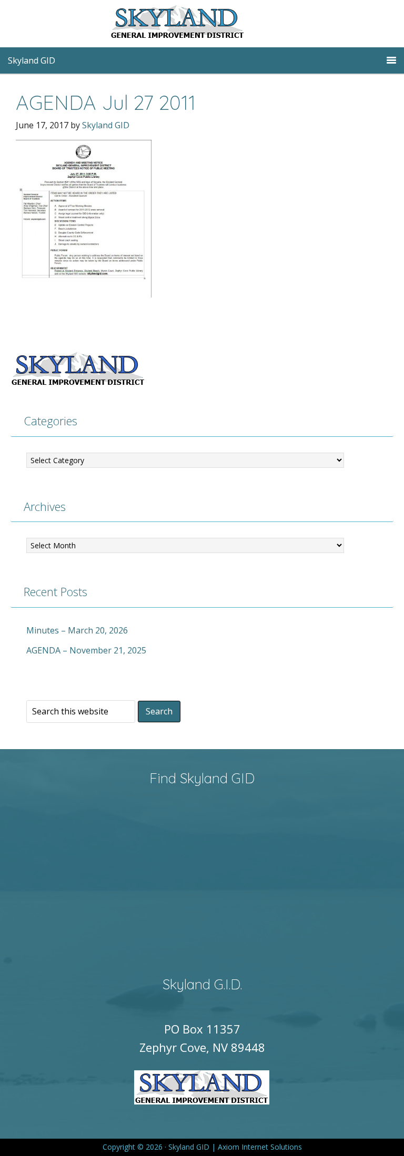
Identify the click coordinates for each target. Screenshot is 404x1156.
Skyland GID (202, 23)
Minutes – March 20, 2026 (77, 630)
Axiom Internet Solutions (260, 1147)
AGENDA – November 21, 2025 (86, 650)
